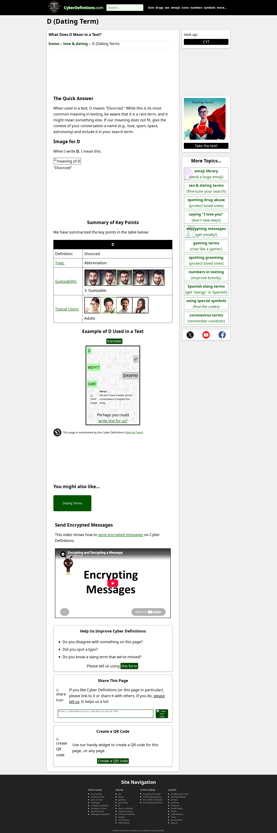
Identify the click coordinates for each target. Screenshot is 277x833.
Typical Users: (67, 309)
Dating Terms (72, 503)
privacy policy (157, 830)
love (151, 7)
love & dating (75, 43)
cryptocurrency (125, 811)
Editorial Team (134, 432)
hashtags (95, 802)
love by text (96, 793)
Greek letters (177, 808)
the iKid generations (152, 802)
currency (175, 802)
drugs (159, 7)
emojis (175, 7)
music (173, 817)
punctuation (177, 819)
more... (222, 7)
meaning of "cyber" (152, 793)
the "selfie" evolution (153, 799)
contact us (136, 830)
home (54, 43)
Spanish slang (97, 811)
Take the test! (206, 145)
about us (124, 830)
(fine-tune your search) (206, 188)
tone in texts (97, 799)
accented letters (178, 796)
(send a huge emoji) (206, 173)
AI (119, 805)
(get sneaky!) (206, 231)
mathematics (177, 814)
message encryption (100, 814)
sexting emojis (98, 796)
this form (129, 666)
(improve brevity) (206, 274)
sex (167, 7)
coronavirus (124, 819)
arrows (174, 799)
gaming (122, 799)
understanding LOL (152, 796)
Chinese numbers (126, 814)
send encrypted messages (120, 534)
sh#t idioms (123, 822)
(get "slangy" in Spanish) (206, 289)
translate (114, 341)
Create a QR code (113, 761)
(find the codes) (206, 303)
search (146, 830)
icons (185, 7)
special (174, 822)
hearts (174, 811)
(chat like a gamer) (206, 245)
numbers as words (99, 805)
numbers (196, 7)
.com (83, 7)
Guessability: (66, 281)
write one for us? (112, 420)
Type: (59, 262)
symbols (209, 7)
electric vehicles (125, 808)
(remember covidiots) (206, 318)
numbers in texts (99, 808)
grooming (123, 802)
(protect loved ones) (206, 202)
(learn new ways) (206, 217)
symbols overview (179, 793)
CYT (206, 41)
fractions (175, 805)
